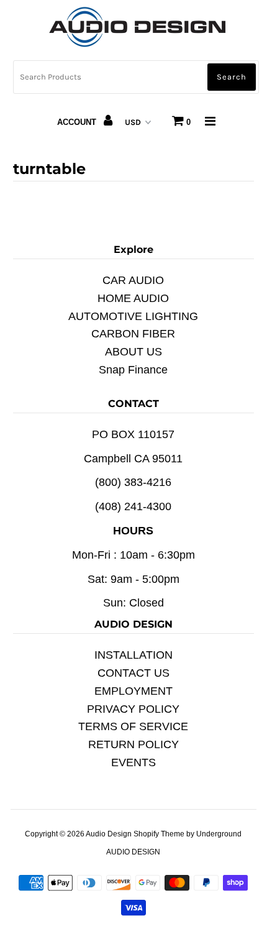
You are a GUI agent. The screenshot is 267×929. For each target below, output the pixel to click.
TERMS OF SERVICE (133, 726)
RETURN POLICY (133, 744)
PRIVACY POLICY (133, 709)
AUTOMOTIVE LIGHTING (133, 316)
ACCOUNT (78, 122)
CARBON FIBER (133, 333)
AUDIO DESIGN (133, 852)
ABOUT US (133, 352)
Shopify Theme (159, 834)
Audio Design (110, 834)
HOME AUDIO (133, 298)
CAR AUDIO (133, 280)
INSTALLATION (133, 655)
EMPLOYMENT (133, 691)
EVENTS (133, 762)
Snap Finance (133, 370)
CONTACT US (133, 673)
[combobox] (136, 77)
